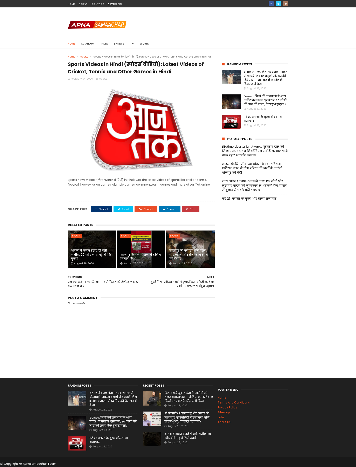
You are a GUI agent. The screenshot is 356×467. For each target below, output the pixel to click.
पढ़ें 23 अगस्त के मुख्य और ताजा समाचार (249, 198)
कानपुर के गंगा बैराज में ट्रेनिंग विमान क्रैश (140, 257)
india (104, 43)
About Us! (224, 422)
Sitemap (224, 412)
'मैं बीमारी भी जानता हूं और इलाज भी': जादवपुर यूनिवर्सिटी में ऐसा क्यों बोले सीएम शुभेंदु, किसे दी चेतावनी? (187, 417)
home (71, 4)
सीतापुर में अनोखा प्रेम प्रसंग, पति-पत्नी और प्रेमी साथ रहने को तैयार (188, 254)
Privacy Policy (227, 407)
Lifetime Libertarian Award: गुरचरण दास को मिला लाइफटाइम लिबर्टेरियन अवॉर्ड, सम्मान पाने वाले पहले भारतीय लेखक (255, 151)
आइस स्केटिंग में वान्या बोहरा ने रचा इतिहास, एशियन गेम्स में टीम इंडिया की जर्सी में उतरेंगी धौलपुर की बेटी (252, 168)
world (144, 43)
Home (71, 43)
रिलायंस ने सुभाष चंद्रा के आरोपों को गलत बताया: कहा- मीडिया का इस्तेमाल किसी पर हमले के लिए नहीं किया (188, 397)
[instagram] (285, 3)
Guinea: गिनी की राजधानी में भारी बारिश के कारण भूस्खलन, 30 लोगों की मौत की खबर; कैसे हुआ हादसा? (265, 100)
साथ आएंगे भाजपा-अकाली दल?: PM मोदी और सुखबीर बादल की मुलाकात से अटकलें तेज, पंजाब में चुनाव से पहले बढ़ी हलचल (254, 185)
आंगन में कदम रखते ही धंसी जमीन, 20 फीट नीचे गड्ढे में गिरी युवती (91, 254)
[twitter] (278, 3)
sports (119, 43)
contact (97, 4)
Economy (88, 43)
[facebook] (271, 3)
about (83, 4)
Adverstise (115, 4)
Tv (132, 43)
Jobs (221, 417)
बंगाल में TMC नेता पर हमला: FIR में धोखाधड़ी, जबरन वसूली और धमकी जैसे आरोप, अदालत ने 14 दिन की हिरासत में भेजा (266, 78)
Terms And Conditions (234, 402)
